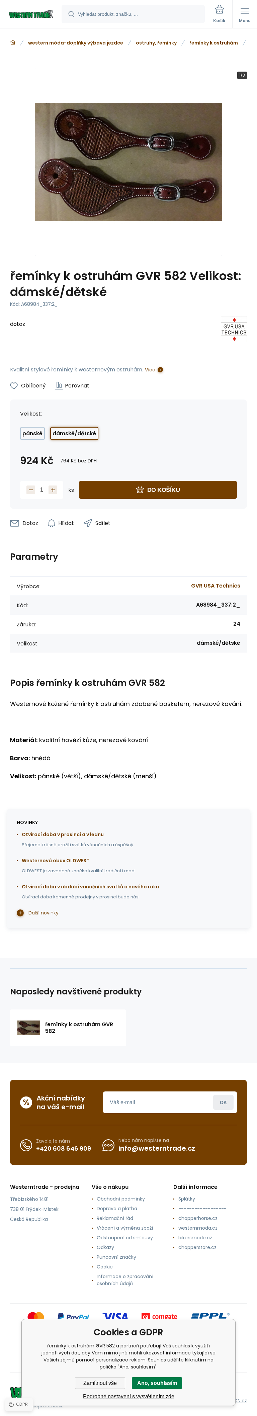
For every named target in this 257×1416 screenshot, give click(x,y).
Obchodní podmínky (121, 1199)
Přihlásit (223, 1102)
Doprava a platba (117, 1208)
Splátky (186, 1199)
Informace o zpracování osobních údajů (125, 1280)
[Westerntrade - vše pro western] (12, 42)
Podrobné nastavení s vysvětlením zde (128, 1396)
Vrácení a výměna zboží (125, 1228)
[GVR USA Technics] (234, 330)
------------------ (202, 1208)
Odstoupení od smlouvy (125, 1237)
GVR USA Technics (215, 586)
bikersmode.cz (195, 1237)
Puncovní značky (116, 1257)
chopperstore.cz (197, 1247)
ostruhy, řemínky (156, 42)
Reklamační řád (115, 1218)
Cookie (105, 1266)
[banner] (31, 14)
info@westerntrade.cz (156, 1148)
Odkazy (105, 1247)
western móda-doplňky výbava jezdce (75, 42)
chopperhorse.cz (198, 1218)
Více (150, 369)
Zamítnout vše (100, 1383)
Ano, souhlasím (157, 1383)
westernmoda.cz (198, 1228)
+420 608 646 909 (63, 1148)
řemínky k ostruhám (213, 42)
